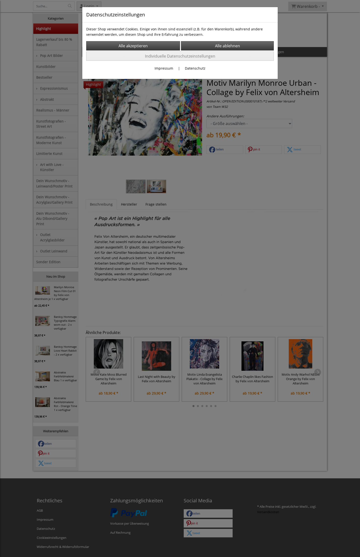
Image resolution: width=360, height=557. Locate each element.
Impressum (164, 68)
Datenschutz (195, 68)
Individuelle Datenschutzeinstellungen (180, 56)
